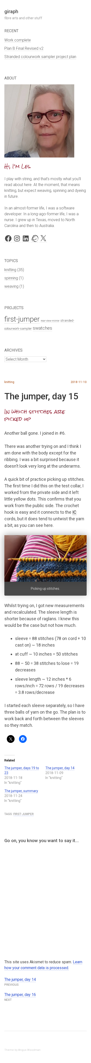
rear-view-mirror (50, 320)
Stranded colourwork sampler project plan (40, 56)
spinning (11, 278)
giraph (11, 11)
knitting (10, 269)
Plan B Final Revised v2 (23, 48)
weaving (11, 286)
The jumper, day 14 (59, 768)
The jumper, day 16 (20, 994)
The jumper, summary (21, 791)
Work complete (17, 40)
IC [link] (74, 512)
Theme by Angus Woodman (22, 1050)
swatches (42, 328)
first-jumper (22, 319)
